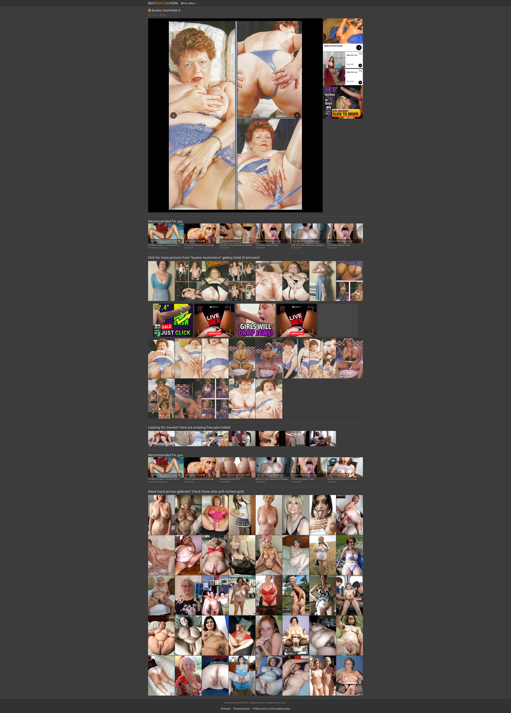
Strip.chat (350, 64)
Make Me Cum (352, 55)
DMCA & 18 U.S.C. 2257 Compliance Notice (272, 708)
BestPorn (163, 3)
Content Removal (242, 708)
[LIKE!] (149, 15)
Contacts (226, 708)
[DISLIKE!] (161, 15)
